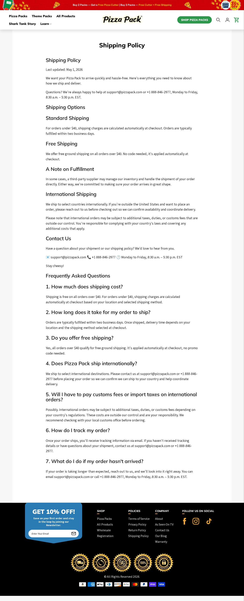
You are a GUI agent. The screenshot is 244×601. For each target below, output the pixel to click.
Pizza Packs (18, 16)
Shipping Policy (138, 536)
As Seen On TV (164, 524)
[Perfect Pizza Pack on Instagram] (196, 524)
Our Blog (161, 536)
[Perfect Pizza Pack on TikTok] (209, 524)
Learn (44, 24)
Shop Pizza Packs (194, 20)
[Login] (227, 20)
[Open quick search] (218, 20)
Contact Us (162, 530)
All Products (65, 16)
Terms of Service (139, 519)
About (159, 519)
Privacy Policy (137, 524)
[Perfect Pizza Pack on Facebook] (184, 524)
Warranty (161, 542)
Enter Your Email (41, 530)
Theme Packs (42, 16)
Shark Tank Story (22, 24)
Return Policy (137, 530)
